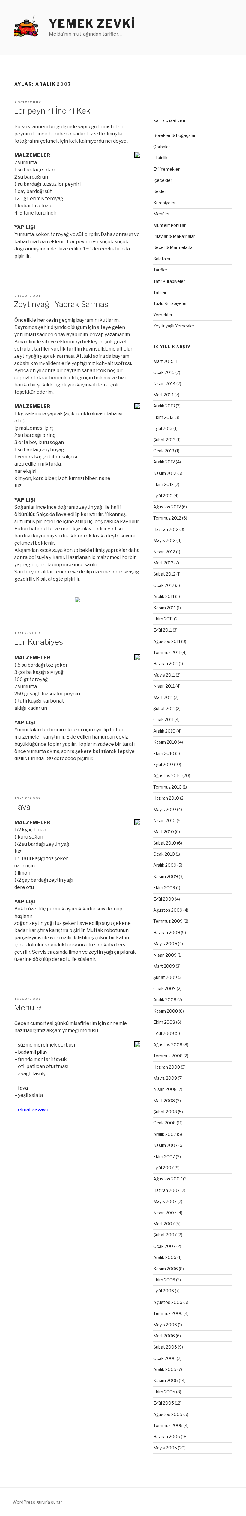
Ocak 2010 (164, 854)
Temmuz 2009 (168, 921)
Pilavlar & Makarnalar (174, 236)
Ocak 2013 (163, 450)
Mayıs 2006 (165, 1324)
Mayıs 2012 (164, 540)
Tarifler (160, 269)
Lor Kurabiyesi (39, 642)
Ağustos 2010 (167, 775)
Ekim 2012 (163, 484)
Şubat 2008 (165, 1111)
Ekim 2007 (164, 1156)
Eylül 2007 (163, 1167)
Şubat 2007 (165, 1234)
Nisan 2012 (164, 551)
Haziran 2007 (166, 1190)
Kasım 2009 (165, 876)
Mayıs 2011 (164, 674)
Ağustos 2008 (167, 1044)
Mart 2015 (163, 361)
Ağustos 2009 (167, 910)
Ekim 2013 (163, 417)
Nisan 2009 (165, 955)
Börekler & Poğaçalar (174, 135)
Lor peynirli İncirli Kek (52, 110)
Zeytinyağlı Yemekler (173, 325)
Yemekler (162, 314)
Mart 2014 (163, 394)
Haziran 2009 (166, 932)
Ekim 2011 (163, 618)
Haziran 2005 (166, 1436)
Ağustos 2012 (167, 506)
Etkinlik (160, 157)
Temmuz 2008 (168, 1055)
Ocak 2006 (164, 1358)
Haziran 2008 (166, 1067)
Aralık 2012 (164, 461)
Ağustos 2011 (166, 641)
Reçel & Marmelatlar (173, 247)
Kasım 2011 (164, 607)
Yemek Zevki (92, 23)
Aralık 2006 (164, 1257)
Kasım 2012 (164, 473)
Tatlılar (159, 292)
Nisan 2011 (164, 685)
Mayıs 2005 (165, 1447)
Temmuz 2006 (168, 1313)
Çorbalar (161, 146)
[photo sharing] (137, 156)
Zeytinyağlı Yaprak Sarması (62, 304)
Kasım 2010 (165, 742)
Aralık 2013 (164, 405)
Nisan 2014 (164, 383)
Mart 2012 (163, 562)
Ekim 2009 (164, 887)
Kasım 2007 (165, 1145)
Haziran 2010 (166, 798)
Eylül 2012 (162, 495)
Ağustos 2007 (167, 1178)
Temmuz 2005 (168, 1425)
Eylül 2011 (162, 629)
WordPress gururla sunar (37, 1502)
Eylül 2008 (163, 1033)
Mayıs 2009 (165, 943)
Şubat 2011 (164, 708)
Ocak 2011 (163, 719)
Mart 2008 (164, 1100)
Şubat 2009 (165, 977)
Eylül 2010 (163, 764)
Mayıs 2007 (165, 1201)
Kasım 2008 (165, 1011)
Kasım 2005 (165, 1380)
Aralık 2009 (164, 865)
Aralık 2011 (163, 596)
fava (23, 1088)
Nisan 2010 (164, 820)
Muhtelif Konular (169, 225)
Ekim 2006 (164, 1279)
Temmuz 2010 (167, 786)
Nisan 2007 (164, 1212)
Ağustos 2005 (167, 1414)
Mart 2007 (164, 1223)
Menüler (161, 213)
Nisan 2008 (165, 1089)
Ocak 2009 (164, 988)
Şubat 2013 (164, 439)
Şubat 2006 (165, 1346)
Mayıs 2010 (164, 809)
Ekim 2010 (163, 753)
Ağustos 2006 (167, 1302)
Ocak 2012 (163, 585)
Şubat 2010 (164, 842)
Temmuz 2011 (167, 652)
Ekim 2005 (164, 1391)
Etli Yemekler (166, 169)
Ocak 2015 (164, 372)
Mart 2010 (163, 831)
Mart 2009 (164, 966)
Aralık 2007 (164, 1134)
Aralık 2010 (164, 730)
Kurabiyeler (164, 202)
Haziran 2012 (165, 529)
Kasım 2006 (165, 1268)
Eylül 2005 (163, 1402)
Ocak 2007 (164, 1246)
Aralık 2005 (164, 1369)
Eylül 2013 (162, 428)
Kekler (159, 191)
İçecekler (162, 180)
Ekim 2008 (164, 1022)
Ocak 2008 (164, 1122)
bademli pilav (33, 1052)
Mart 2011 (163, 697)
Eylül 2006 (163, 1290)
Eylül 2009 (163, 899)
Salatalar (162, 258)
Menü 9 (27, 1007)
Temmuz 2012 (167, 517)
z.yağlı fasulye (33, 1073)
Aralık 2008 (164, 999)
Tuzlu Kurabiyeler (170, 303)
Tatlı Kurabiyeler (169, 281)
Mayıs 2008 (165, 1078)
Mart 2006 (164, 1335)
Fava (22, 806)
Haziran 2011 (165, 663)
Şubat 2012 (164, 573)
